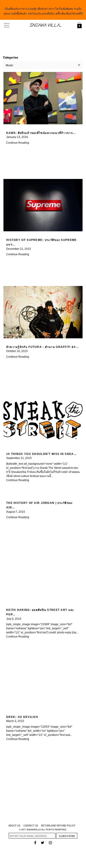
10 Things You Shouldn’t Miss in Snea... (41, 454)
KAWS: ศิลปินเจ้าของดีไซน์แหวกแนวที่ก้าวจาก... (41, 133)
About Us (14, 825)
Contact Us (30, 825)
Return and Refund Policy (58, 825)
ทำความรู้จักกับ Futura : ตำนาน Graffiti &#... (42, 347)
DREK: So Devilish (22, 717)
